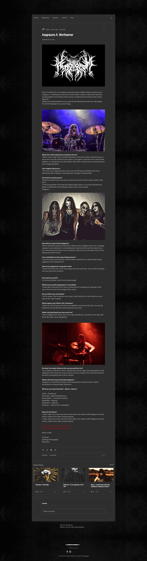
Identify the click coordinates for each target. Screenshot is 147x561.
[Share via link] (55, 450)
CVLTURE (64, 17)
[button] (111, 17)
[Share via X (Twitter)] (47, 450)
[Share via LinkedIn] (51, 450)
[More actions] (104, 29)
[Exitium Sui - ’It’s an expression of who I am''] (73, 475)
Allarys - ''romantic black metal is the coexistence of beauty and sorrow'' (100, 485)
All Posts (36, 17)
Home (72, 17)
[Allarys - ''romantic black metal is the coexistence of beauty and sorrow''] (101, 475)
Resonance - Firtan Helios (42, 485)
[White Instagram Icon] (70, 551)
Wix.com (86, 556)
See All (111, 464)
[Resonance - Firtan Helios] (46, 475)
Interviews (55, 17)
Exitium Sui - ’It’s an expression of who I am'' (73, 485)
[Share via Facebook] (43, 450)
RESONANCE (45, 17)
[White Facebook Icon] (67, 551)
